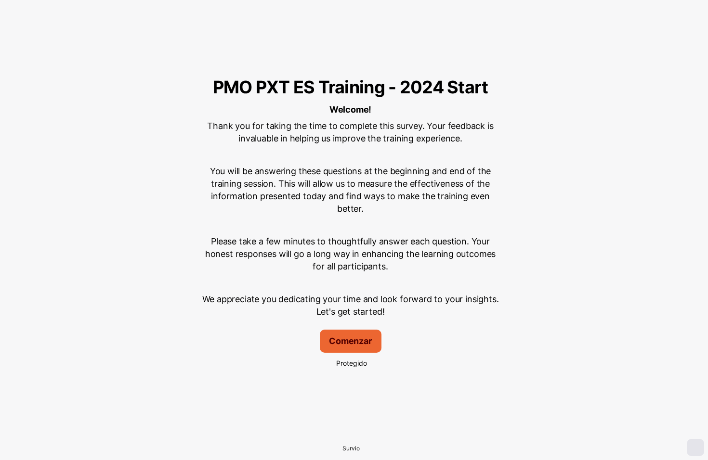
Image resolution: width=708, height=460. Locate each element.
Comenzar (350, 341)
